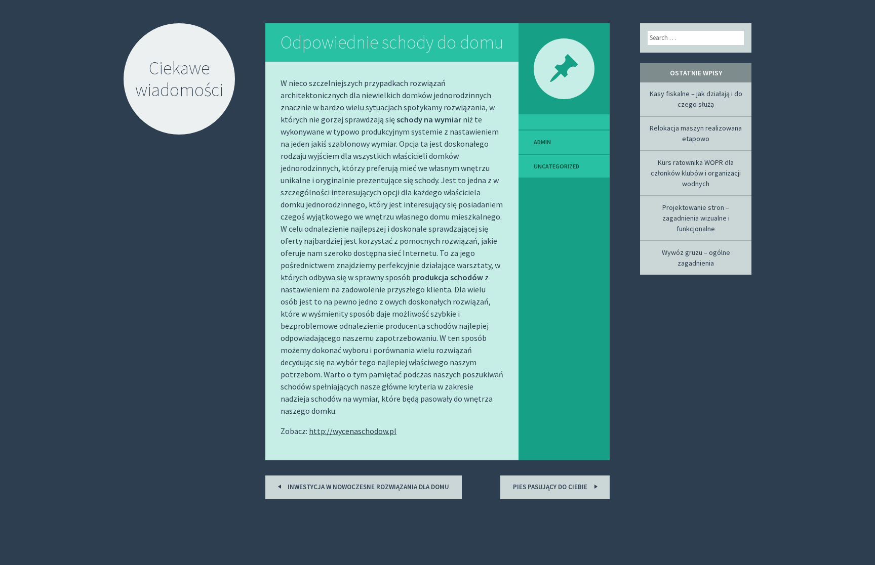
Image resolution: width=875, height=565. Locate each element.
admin (542, 142)
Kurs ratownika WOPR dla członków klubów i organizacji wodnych (696, 173)
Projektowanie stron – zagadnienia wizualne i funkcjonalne (696, 218)
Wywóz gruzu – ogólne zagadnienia (696, 258)
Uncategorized (556, 166)
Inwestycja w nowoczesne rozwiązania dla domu (367, 487)
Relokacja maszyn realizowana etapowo (696, 133)
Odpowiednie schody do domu (392, 42)
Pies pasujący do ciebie (551, 487)
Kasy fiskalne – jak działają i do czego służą (696, 99)
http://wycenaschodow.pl (352, 431)
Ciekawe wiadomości (179, 79)
